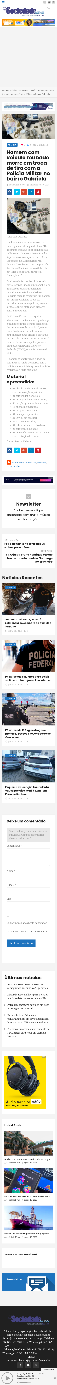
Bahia (15, 462)
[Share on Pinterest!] (38, 192)
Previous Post (13, 540)
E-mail (11, 885)
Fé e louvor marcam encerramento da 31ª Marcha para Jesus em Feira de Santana (28, 1033)
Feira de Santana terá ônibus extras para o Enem (24, 545)
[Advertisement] (28, 56)
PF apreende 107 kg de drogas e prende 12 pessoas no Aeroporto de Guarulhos (28, 733)
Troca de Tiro (13, 466)
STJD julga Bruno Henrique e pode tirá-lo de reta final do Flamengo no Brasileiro (29, 558)
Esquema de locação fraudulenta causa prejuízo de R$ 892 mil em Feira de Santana (27, 790)
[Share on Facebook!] (9, 192)
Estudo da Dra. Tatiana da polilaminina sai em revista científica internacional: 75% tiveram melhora (28, 1019)
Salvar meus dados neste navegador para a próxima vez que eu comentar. (28, 927)
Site (9, 898)
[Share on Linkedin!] (31, 192)
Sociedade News (17, 185)
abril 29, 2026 (15, 798)
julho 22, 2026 (15, 631)
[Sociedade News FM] (23, 11)
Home (5, 90)
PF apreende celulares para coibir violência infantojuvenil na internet (28, 678)
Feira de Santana (27, 462)
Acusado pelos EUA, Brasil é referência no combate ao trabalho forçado (28, 623)
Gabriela (41, 462)
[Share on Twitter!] (17, 192)
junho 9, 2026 (15, 684)
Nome (11, 871)
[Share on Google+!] (24, 192)
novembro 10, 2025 (40, 185)
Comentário (14, 845)
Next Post (46, 551)
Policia (13, 90)
